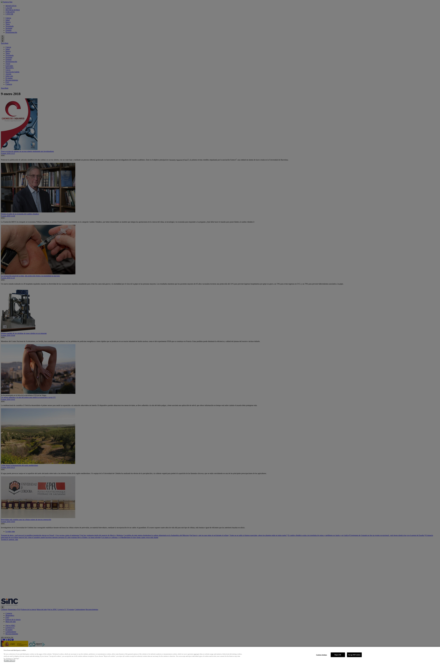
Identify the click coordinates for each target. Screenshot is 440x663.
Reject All (338, 655)
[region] (220, 655)
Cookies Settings (321, 655)
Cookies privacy (9, 661)
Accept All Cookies (354, 655)
